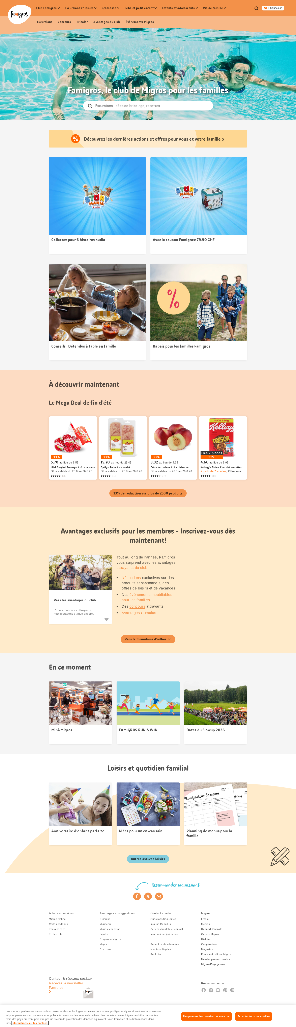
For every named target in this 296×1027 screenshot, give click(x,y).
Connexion (276, 8)
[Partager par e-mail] (159, 896)
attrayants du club (132, 568)
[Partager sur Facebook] (137, 896)
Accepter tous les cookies (253, 1016)
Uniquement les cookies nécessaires (206, 1016)
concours (137, 606)
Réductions (131, 578)
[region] (148, 1016)
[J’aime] (107, 619)
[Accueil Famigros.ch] (19, 14)
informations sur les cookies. (30, 1022)
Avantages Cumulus (139, 613)
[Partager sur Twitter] (148, 896)
